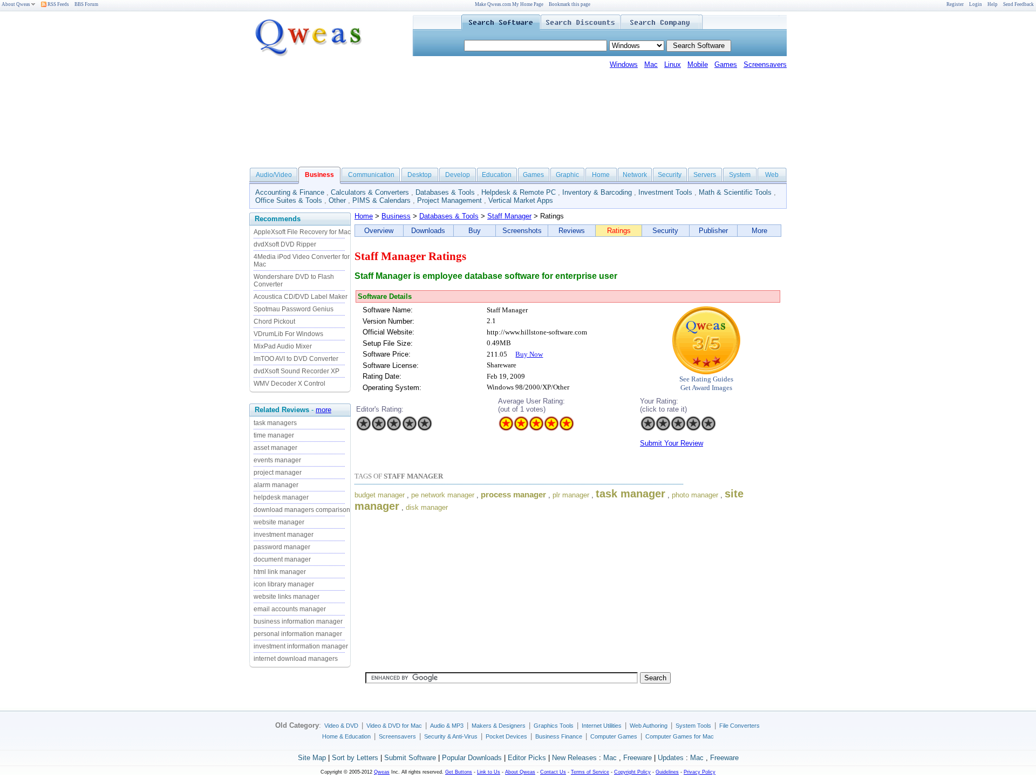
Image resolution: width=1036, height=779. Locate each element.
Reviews (571, 231)
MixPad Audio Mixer (283, 346)
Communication (371, 175)
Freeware (637, 758)
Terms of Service (590, 772)
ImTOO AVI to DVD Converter (296, 359)
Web (772, 175)
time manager (274, 435)
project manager (278, 472)
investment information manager (301, 646)
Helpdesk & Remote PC (518, 192)
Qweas (382, 772)
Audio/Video (274, 175)
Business (396, 216)
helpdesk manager (281, 497)
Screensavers (765, 64)
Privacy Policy (699, 772)
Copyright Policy (632, 772)
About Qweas (16, 4)
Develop (457, 175)
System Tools (693, 725)
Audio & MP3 (447, 725)
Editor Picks (527, 758)
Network (635, 175)
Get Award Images (706, 388)
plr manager (571, 495)
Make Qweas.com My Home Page (509, 4)
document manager (282, 559)
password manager (282, 547)
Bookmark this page (569, 4)
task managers (275, 423)
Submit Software (410, 758)
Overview (378, 231)
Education (497, 175)
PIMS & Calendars (381, 200)
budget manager (380, 495)
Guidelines (667, 772)
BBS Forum (86, 4)
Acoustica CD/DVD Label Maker (300, 296)
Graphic (567, 175)
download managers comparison (302, 510)
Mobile (697, 64)
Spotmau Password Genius (293, 309)
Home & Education (346, 736)
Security (669, 175)
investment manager (283, 534)
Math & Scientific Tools (735, 192)
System (740, 175)
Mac (651, 64)
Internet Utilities (602, 725)
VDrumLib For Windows (288, 334)
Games (725, 64)
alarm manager (276, 485)
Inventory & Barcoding (597, 192)
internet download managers (296, 658)
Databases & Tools (445, 192)
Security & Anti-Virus (451, 736)
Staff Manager (509, 216)
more (323, 410)
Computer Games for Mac (679, 736)
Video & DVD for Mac (394, 725)
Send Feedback (1018, 4)
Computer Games (613, 736)
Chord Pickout (274, 321)
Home (601, 175)
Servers (704, 175)
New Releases (574, 758)
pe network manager (442, 495)
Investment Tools (665, 192)
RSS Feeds (57, 4)
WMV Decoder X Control (289, 383)
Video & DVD (341, 725)
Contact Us (553, 772)
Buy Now (529, 354)
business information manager (298, 621)
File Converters (739, 725)
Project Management (449, 200)
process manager (513, 494)
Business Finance (558, 736)
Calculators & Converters (370, 192)
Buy (474, 231)
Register (955, 4)
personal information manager (298, 634)
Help (992, 4)
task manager (630, 494)
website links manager (286, 596)
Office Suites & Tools (288, 200)
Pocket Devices (506, 736)
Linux (672, 64)
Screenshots (522, 231)
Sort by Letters (355, 758)
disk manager (427, 507)
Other (337, 200)
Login (975, 4)
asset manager (275, 448)
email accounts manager (290, 609)
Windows (624, 64)
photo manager (695, 495)
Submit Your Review (671, 443)
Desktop (419, 175)
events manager (277, 460)
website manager (279, 522)
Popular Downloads (472, 758)
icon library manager (284, 584)
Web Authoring (648, 725)
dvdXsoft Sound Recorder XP (296, 371)
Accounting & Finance (289, 192)
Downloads (428, 231)
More (759, 231)
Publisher (713, 231)
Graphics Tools (554, 725)
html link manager (280, 572)
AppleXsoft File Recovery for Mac (302, 232)
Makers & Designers (499, 725)
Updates (671, 758)
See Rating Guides (706, 379)
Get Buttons (458, 772)
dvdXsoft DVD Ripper (285, 244)
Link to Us (488, 772)
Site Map (312, 758)
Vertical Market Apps (520, 200)
